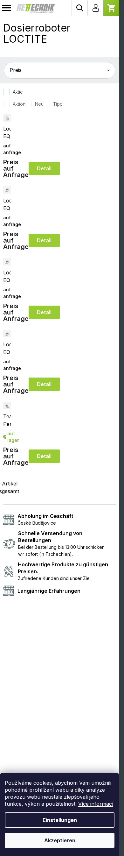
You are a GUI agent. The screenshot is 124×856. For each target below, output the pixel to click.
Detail (44, 168)
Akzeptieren (59, 840)
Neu (39, 104)
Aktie (18, 92)
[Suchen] (79, 8)
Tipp (58, 104)
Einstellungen (60, 820)
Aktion (19, 104)
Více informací (95, 804)
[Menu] (6, 8)
